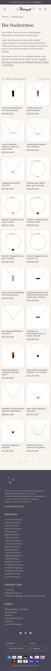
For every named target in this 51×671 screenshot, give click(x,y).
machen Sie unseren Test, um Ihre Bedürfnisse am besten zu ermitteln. (25, 62)
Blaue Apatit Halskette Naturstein (36, 410)
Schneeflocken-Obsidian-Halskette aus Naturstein (37, 371)
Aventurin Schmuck (13, 529)
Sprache (33, 643)
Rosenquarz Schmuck (14, 571)
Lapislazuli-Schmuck (13, 544)
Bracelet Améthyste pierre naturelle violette (37, 221)
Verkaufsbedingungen (14, 618)
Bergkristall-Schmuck (14, 568)
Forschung (9, 590)
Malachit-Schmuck (12, 547)
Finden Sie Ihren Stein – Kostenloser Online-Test (25, 596)
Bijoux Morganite (12, 550)
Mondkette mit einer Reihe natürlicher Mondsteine (13, 410)
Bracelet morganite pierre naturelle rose (37, 257)
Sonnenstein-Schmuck (14, 565)
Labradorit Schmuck (13, 541)
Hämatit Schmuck (12, 535)
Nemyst (21, 665)
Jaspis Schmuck (11, 538)
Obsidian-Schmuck (13, 553)
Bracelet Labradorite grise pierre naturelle (12, 221)
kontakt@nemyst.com (14, 506)
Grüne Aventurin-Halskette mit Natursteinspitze (13, 294)
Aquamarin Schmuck (13, 520)
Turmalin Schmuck (12, 577)
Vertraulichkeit (11, 612)
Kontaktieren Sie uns (13, 593)
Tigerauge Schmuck (13, 556)
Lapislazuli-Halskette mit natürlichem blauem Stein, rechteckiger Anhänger (38, 295)
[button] (4, 9)
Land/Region (10, 643)
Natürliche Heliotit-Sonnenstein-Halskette (36, 446)
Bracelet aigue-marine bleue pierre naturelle (36, 184)
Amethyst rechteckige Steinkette (11, 184)
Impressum (9, 621)
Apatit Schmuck (11, 526)
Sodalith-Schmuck (12, 574)
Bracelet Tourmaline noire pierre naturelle (13, 257)
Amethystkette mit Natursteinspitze (34, 109)
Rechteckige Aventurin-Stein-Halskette (36, 145)
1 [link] (19, 461)
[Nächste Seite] (32, 461)
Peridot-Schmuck (12, 559)
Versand (8, 615)
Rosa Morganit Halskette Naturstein (12, 332)
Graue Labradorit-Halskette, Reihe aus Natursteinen (10, 146)
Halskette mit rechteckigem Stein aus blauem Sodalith (36, 333)
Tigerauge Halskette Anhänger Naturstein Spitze (10, 372)
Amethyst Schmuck (13, 523)
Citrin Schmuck (11, 532)
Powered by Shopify (31, 665)
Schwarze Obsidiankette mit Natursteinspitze (12, 109)
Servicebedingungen (13, 624)
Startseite (5, 17)
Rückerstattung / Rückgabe (16, 609)
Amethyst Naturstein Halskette (10, 446)
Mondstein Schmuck (13, 562)
